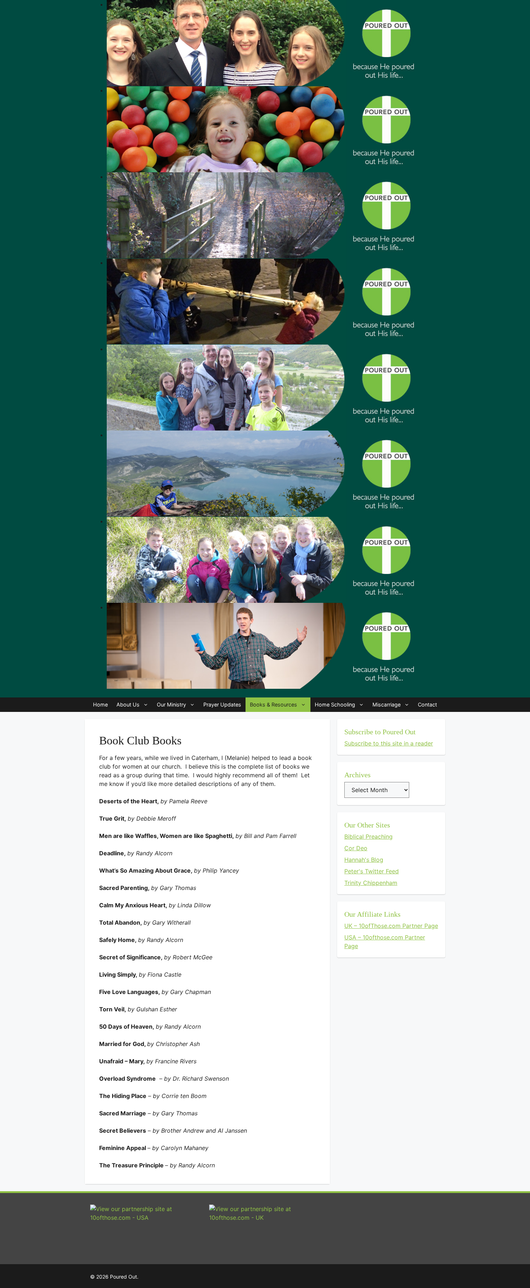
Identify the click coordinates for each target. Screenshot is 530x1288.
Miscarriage (386, 704)
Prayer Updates (222, 704)
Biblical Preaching (368, 836)
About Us (128, 704)
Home (100, 704)
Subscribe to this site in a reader (388, 743)
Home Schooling (335, 704)
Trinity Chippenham (370, 882)
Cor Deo (355, 848)
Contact (427, 704)
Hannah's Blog (363, 859)
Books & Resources (273, 704)
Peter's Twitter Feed (371, 871)
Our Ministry (171, 704)
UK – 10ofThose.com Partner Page (391, 925)
